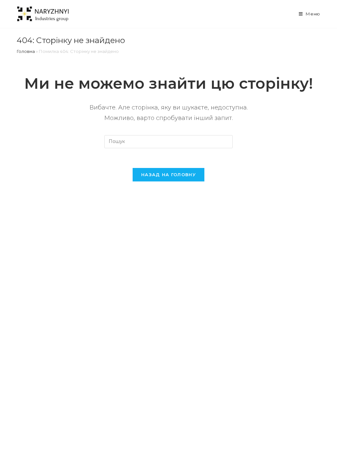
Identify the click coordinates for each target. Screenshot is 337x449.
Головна (26, 51)
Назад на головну (168, 174)
